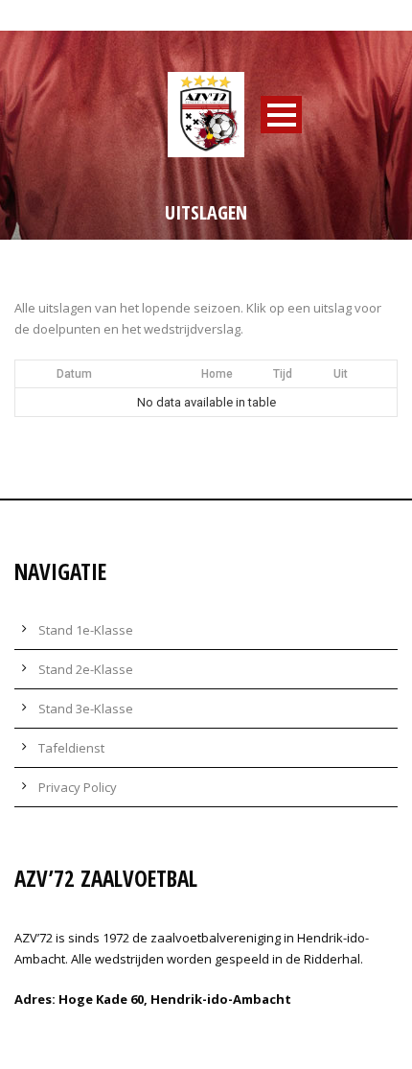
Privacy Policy (77, 787)
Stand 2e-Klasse (85, 669)
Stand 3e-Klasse (85, 708)
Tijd (282, 374)
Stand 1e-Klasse (85, 630)
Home (217, 374)
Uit (340, 374)
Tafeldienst (71, 747)
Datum (74, 374)
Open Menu (281, 114)
